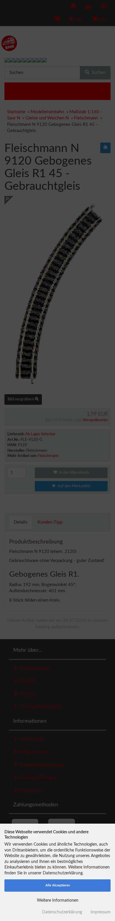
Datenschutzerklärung (62, 912)
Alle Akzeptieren (57, 885)
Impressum (101, 912)
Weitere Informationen (57, 900)
